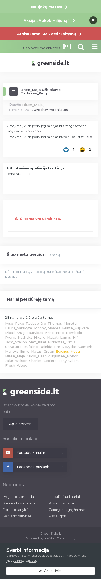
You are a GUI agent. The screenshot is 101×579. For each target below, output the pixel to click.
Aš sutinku (52, 571)
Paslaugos (57, 516)
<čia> (28, 131)
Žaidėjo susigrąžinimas (67, 509)
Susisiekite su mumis (19, 503)
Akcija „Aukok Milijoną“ (46, 20)
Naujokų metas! (46, 7)
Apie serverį (20, 424)
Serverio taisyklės (17, 516)
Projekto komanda (18, 496)
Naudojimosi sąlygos (21, 560)
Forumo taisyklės (16, 509)
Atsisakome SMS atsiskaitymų (46, 34)
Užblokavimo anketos (51, 110)
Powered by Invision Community (50, 538)
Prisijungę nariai (62, 503)
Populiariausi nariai (64, 496)
